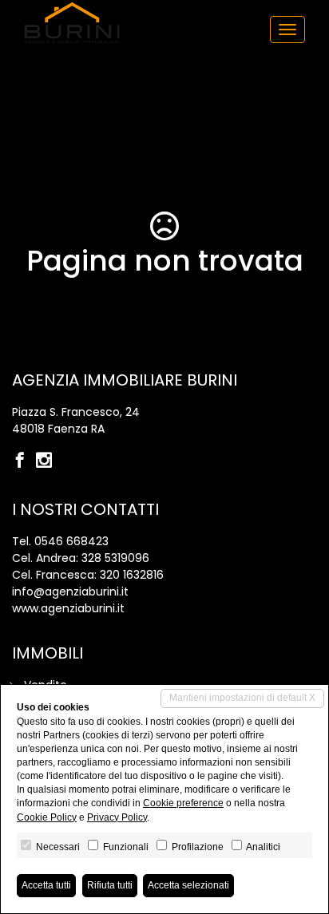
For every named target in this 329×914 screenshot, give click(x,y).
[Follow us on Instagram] (48, 461)
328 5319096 (115, 558)
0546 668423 (71, 541)
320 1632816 (132, 575)
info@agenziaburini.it (70, 591)
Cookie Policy (47, 817)
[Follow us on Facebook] (24, 461)
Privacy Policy (117, 817)
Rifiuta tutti (110, 885)
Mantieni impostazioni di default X (242, 697)
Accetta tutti (46, 885)
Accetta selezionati (188, 885)
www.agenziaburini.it (68, 608)
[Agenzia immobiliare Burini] (72, 23)
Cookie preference (183, 803)
